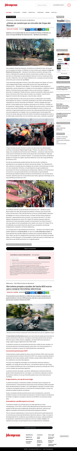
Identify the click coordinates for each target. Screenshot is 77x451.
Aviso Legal (22, 265)
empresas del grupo (38, 270)
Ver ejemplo (35, 255)
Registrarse (29, 437)
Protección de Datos (51, 437)
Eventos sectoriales (61, 143)
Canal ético (38, 437)
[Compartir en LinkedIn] (43, 29)
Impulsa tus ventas (61, 138)
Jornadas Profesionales (62, 137)
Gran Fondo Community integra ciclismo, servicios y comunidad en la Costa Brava (63, 97)
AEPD (35, 273)
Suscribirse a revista (29, 442)
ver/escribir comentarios (30, 427)
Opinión (24, 12)
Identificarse (29, 435)
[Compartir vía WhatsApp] (47, 29)
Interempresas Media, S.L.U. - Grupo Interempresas (40, 449)
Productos (31, 12)
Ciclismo (8, 12)
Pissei (27, 80)
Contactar (40, 435)
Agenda (47, 12)
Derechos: (18, 271)
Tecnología (40, 12)
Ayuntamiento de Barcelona (15, 336)
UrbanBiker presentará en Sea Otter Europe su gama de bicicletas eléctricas (63, 115)
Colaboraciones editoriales (52, 445)
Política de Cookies (51, 441)
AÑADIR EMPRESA (64, 436)
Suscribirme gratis (44, 257)
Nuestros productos (39, 441)
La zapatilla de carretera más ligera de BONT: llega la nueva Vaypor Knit (63, 88)
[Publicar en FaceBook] (36, 29)
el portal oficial (22, 231)
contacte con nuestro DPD (31, 272)
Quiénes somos (39, 445)
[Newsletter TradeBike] (63, 62)
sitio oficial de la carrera (43, 231)
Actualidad (16, 12)
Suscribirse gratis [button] (58, 5)
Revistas (53, 12)
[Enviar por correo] (32, 29)
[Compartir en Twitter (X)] (40, 29)
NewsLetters (29, 439)
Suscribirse (64, 77)
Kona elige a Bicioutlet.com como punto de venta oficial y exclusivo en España (62, 106)
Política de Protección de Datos (33, 265)
